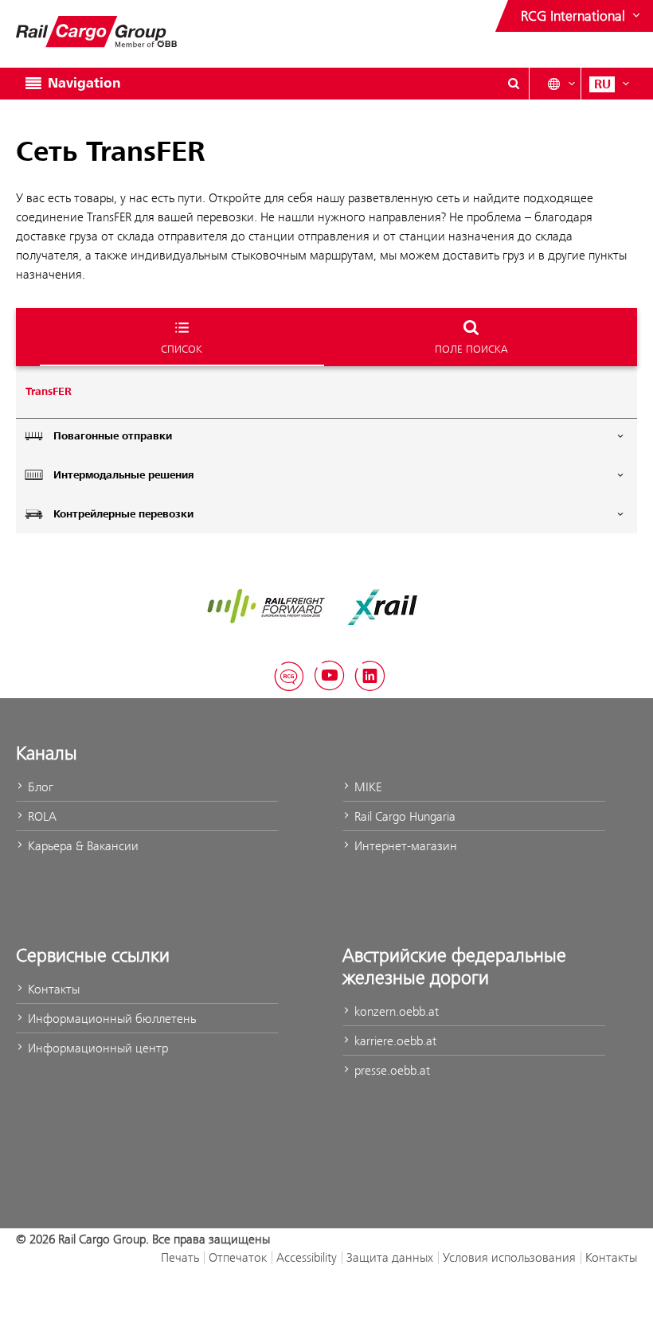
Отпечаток (238, 1257)
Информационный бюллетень (110, 1018)
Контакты (52, 989)
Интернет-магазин (404, 845)
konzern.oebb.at (395, 1011)
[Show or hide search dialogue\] (514, 84)
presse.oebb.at (390, 1070)
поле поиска (471, 348)
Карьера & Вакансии (82, 845)
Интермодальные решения (123, 475)
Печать (180, 1257)
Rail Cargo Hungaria (403, 816)
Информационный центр (96, 1048)
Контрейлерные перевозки (123, 514)
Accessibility (306, 1257)
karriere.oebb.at (393, 1040)
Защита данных (389, 1257)
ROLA (41, 816)
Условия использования (509, 1257)
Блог (39, 786)
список (181, 348)
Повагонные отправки (112, 436)
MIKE (366, 786)
